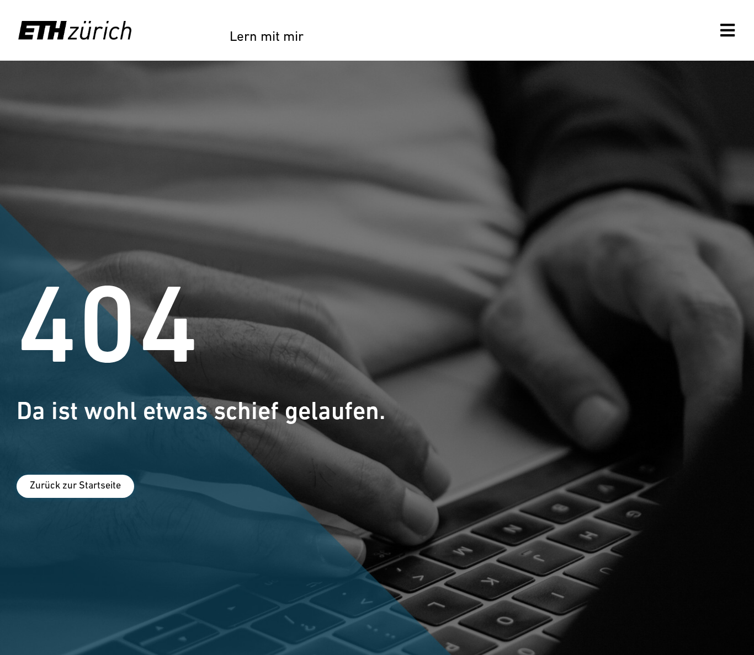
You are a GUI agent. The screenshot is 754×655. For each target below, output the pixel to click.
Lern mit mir (267, 37)
